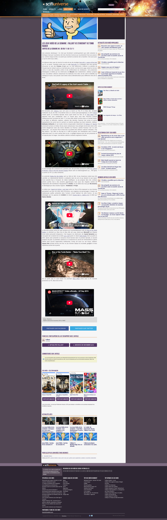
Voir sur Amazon (49, 399)
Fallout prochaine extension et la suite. (90, 443)
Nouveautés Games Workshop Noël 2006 (52, 491)
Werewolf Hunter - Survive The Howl (92, 480)
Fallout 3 (88, 124)
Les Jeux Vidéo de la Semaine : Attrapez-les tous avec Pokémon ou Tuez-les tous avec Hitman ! (48, 431)
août (74, 458)
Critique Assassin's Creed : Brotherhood (114, 488)
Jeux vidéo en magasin (72, 14)
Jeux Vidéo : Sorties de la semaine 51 (48, 443)
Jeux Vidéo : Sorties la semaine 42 (62, 443)
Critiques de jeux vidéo (48, 14)
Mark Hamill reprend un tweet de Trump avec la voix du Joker (111, 161)
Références (63, 16)
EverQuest (65, 491)
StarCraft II (74, 64)
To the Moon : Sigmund (89, 494)
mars (59, 458)
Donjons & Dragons (67, 489)
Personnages (116, 14)
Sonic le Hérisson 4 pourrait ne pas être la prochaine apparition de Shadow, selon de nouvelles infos (111, 73)
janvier (52, 458)
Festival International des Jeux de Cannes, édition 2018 (111, 154)
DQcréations (64, 515)
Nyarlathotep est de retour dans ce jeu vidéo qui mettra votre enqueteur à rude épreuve (111, 137)
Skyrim (95, 124)
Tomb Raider (83, 236)
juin (68, 458)
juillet (70, 458)
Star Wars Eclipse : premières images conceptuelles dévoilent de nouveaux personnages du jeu (110, 204)
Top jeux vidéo (90, 14)
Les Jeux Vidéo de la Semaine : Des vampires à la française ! (62, 429)
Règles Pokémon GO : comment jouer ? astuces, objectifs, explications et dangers (52, 501)
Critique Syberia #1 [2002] (111, 496)
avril (62, 458)
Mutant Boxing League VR (90, 486)
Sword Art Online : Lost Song (59, 189)
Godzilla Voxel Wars (88, 488)
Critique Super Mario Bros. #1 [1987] (113, 493)
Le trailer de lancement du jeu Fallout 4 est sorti (89, 428)
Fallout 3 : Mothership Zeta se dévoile (76, 444)
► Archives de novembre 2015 (83, 345)
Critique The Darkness (110, 485)
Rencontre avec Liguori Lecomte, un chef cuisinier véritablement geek (111, 46)
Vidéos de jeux (82, 14)
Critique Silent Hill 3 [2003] (111, 486)
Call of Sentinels (88, 489)
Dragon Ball (66, 494)
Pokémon (65, 485)
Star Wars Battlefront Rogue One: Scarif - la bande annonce (111, 167)
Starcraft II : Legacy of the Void (88, 62)
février (56, 458)
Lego (64, 493)
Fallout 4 (56, 111)
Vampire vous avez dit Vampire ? (110, 67)
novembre (88, 458)
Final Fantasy (66, 483)
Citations (51, 16)
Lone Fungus (87, 482)
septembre (78, 458)
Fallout (95, 113)
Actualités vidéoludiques (60, 14)
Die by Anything (87, 485)
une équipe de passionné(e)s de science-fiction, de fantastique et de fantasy (51, 472)
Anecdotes (56, 16)
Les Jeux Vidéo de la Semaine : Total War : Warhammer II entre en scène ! (76, 429)
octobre (83, 458)
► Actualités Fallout (55, 345)
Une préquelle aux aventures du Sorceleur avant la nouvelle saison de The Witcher (110, 55)
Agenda (68, 16)
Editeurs (122, 14)
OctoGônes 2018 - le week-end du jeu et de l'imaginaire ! (112, 148)
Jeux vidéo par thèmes (99, 14)
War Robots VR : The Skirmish (91, 493)
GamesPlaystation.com (47, 512)
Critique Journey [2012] (110, 494)
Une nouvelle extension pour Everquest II (52, 507)
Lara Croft (67, 236)
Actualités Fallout (48, 456)
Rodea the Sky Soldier (56, 176)
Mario (64, 480)
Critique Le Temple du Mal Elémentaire (114, 497)
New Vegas (90, 114)
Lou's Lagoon (87, 491)
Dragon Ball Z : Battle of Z (81, 195)
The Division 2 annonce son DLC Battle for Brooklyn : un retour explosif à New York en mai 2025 (111, 214)
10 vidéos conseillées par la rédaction (112, 62)
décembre (93, 458)
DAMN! (85, 483)
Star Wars (65, 482)
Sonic (64, 486)
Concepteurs (109, 14)
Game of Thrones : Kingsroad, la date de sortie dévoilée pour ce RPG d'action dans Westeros (111, 195)
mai (65, 458)
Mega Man (65, 488)
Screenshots (46, 16)
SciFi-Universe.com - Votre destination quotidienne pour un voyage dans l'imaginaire (55, 4)
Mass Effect (76, 278)
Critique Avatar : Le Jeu (110, 480)
